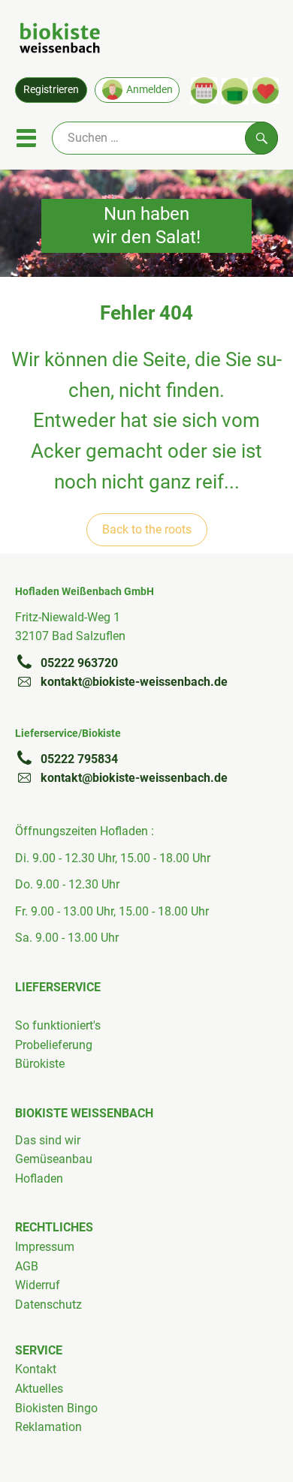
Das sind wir (47, 1140)
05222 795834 (79, 759)
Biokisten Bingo (56, 1408)
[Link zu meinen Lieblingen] (265, 90)
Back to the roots (147, 529)
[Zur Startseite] (59, 40)
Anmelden (149, 89)
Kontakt (35, 1369)
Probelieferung (53, 1045)
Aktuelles (39, 1388)
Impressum (44, 1247)
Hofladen (39, 1178)
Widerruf (37, 1285)
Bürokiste (40, 1064)
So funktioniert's (58, 1025)
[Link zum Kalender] (204, 90)
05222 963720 (79, 663)
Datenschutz (48, 1304)
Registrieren (51, 89)
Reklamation (48, 1427)
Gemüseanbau (53, 1159)
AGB (26, 1266)
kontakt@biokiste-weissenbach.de (134, 682)
